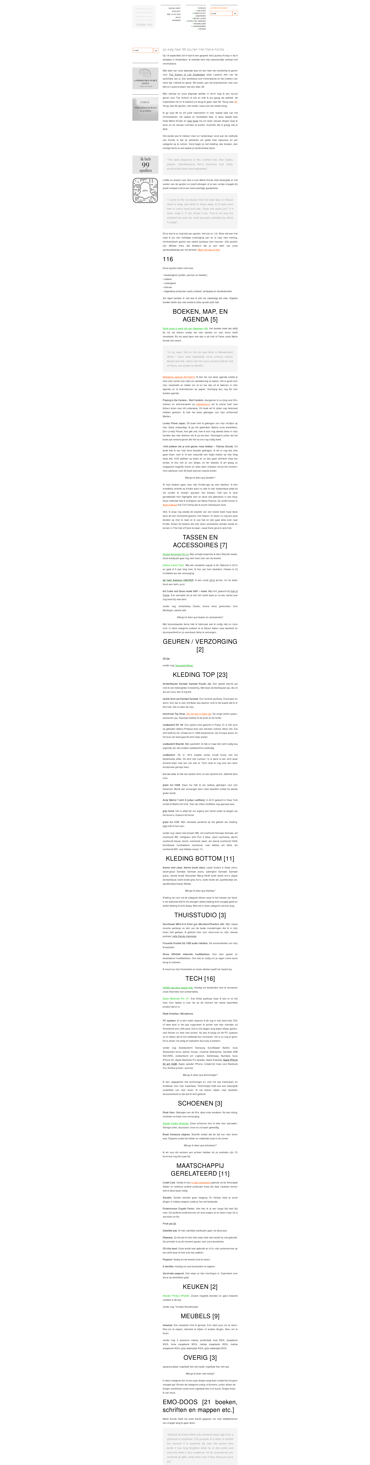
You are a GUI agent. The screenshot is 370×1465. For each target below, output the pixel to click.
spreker (176, 20)
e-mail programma (201, 1182)
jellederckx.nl (203, 404)
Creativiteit (199, 13)
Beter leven (199, 18)
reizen (202, 29)
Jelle (178, 17)
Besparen (200, 16)
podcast (176, 11)
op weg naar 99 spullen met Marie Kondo (193, 49)
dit (235, 101)
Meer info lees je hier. (209, 249)
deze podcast (170, 504)
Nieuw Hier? (175, 8)
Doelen (201, 8)
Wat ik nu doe (174, 14)
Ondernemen (198, 26)
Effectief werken (196, 21)
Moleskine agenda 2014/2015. (179, 377)
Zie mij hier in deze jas (198, 713)
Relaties (201, 10)
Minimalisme (199, 23)
